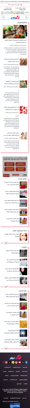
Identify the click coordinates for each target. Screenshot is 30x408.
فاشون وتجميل (23, 379)
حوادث (4, 371)
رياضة (6, 375)
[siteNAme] (15, 17)
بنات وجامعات (13, 379)
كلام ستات (24, 371)
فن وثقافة (11, 371)
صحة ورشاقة (23, 375)
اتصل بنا (6, 398)
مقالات (25, 383)
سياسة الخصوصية (15, 398)
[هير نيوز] (15, 357)
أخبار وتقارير (8, 367)
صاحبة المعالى (17, 367)
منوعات (18, 371)
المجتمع (19, 383)
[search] (3, 17)
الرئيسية (25, 367)
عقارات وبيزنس (14, 375)
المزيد (6, 243)
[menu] (26, 17)
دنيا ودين (5, 379)
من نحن (24, 398)
